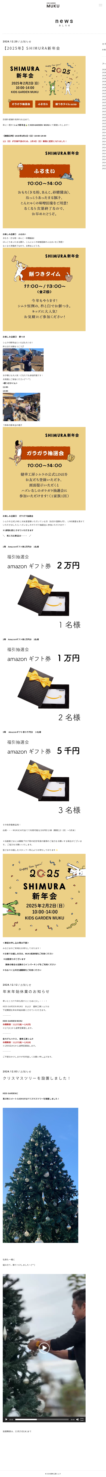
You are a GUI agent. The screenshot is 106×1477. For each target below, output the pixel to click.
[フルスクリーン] (82, 1419)
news (64, 21)
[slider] (42, 1419)
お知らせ (25, 41)
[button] (44, 1348)
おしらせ (65, 25)
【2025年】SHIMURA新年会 (31, 48)
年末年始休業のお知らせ (26, 991)
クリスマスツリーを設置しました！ (37, 1078)
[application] (44, 1348)
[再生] (6, 1419)
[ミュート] (77, 1419)
